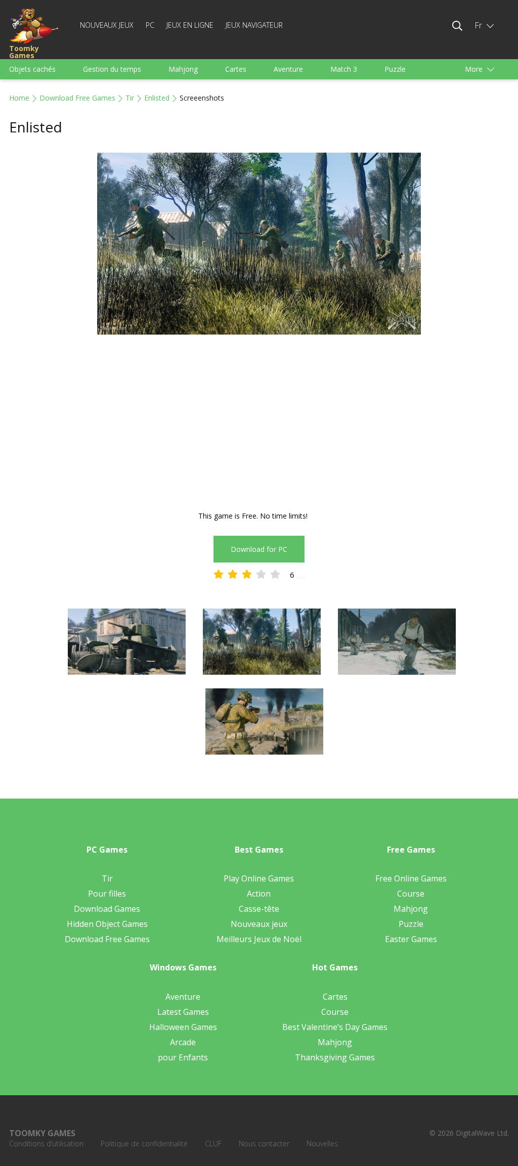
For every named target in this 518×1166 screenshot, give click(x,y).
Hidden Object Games (107, 923)
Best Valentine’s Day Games (334, 1027)
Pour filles (107, 893)
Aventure (288, 69)
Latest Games (183, 1011)
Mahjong (183, 69)
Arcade (183, 1042)
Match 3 (343, 69)
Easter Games (411, 939)
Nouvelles (322, 1143)
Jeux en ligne (189, 25)
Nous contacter (264, 1143)
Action (259, 893)
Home (19, 98)
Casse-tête (259, 908)
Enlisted (156, 98)
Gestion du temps (112, 69)
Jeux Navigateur (254, 25)
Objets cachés (32, 69)
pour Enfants (183, 1057)
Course (410, 893)
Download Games (107, 908)
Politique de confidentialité (144, 1143)
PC (150, 25)
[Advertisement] (259, 424)
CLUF (213, 1143)
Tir (129, 98)
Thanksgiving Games (335, 1057)
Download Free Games (77, 98)
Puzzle (395, 69)
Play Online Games (259, 878)
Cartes (235, 69)
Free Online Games (411, 878)
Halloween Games (183, 1027)
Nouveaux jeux (107, 25)
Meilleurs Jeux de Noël (259, 939)
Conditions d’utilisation (46, 1143)
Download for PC (259, 549)
